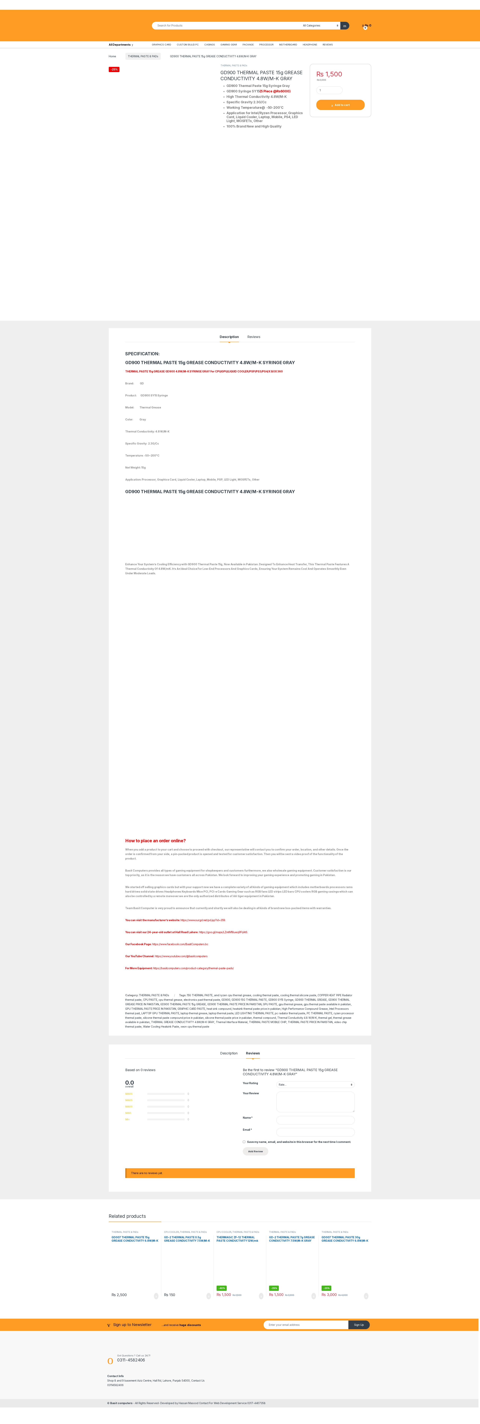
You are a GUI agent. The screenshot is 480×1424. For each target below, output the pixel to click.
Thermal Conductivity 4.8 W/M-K (297, 1017)
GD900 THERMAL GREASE (311, 999)
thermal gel (325, 1017)
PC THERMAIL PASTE (319, 1013)
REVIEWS (328, 44)
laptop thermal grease (194, 1013)
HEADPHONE (310, 44)
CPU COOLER (171, 1232)
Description (229, 337)
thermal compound (264, 1017)
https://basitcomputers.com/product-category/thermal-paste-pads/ (193, 968)
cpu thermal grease (170, 999)
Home (112, 56)
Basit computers (121, 1403)
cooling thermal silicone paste (298, 995)
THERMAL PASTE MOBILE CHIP (267, 1022)
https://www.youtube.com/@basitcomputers (181, 956)
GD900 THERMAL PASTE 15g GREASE (183, 1004)
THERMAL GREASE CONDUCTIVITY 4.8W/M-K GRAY (182, 1022)
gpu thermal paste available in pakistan (327, 1004)
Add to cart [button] (155, 1296)
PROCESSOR (266, 44)
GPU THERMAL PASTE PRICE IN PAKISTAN (150, 1008)
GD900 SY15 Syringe (280, 999)
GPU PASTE (270, 1004)
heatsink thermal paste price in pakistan (256, 1008)
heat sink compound (219, 1008)
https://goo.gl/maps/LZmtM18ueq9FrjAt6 (223, 932)
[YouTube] (349, 44)
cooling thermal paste (266, 995)
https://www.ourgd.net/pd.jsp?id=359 (203, 920)
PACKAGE (248, 44)
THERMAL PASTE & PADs (143, 56)
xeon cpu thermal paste (195, 1026)
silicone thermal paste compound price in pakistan (173, 1017)
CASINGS (209, 44)
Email (247, 1129)
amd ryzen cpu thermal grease (232, 995)
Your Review (251, 1093)
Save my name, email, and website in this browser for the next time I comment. (299, 1141)
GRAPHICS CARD (161, 44)
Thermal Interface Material (232, 1022)
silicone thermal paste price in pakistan (228, 1017)
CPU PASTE (150, 999)
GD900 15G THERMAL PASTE (249, 999)
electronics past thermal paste (202, 999)
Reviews (253, 337)
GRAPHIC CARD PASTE (191, 1008)
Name (248, 1117)
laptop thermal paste (221, 1013)
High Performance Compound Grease (305, 1008)
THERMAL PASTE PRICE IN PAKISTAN (310, 1022)
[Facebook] (340, 44)
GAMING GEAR (228, 44)
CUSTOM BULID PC (188, 44)
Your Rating (250, 1083)
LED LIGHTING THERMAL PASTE (254, 1013)
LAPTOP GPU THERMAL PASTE (160, 1013)
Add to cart (342, 104)
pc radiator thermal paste (290, 1013)
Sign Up (359, 1324)
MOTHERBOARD (288, 44)
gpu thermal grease (290, 1004)
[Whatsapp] (359, 44)
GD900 (225, 999)
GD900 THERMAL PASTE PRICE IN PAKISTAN (234, 1004)
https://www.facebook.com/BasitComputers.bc (180, 944)
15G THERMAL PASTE (200, 995)
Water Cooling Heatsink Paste (161, 1026)
